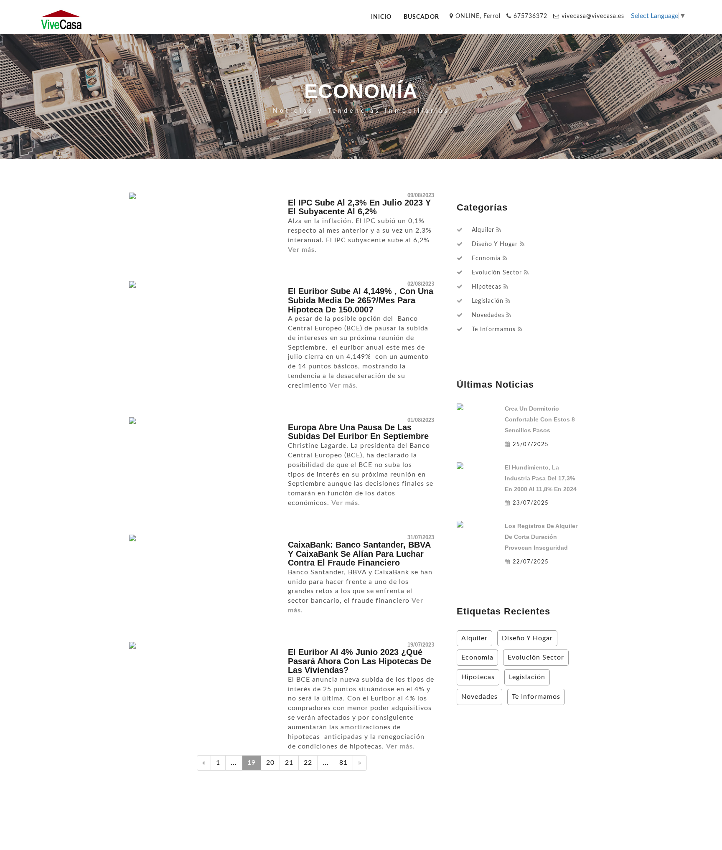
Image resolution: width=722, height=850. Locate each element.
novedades (488, 315)
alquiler (483, 230)
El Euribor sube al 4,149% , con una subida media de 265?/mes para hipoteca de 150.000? (360, 300)
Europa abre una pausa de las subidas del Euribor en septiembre (358, 432)
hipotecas (486, 287)
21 (289, 762)
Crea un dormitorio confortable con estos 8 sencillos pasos (540, 419)
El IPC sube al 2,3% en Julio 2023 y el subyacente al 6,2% (359, 207)
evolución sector (497, 273)
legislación (487, 301)
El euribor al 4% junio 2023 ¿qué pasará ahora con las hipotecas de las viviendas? (359, 661)
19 (251, 762)
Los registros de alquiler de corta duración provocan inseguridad (541, 537)
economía (486, 258)
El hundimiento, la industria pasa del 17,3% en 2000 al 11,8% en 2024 (541, 478)
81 (343, 762)
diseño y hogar (495, 244)
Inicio (381, 17)
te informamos (494, 329)
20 (270, 762)
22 (308, 762)
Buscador (421, 17)
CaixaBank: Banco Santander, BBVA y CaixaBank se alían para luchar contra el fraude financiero (359, 553)
